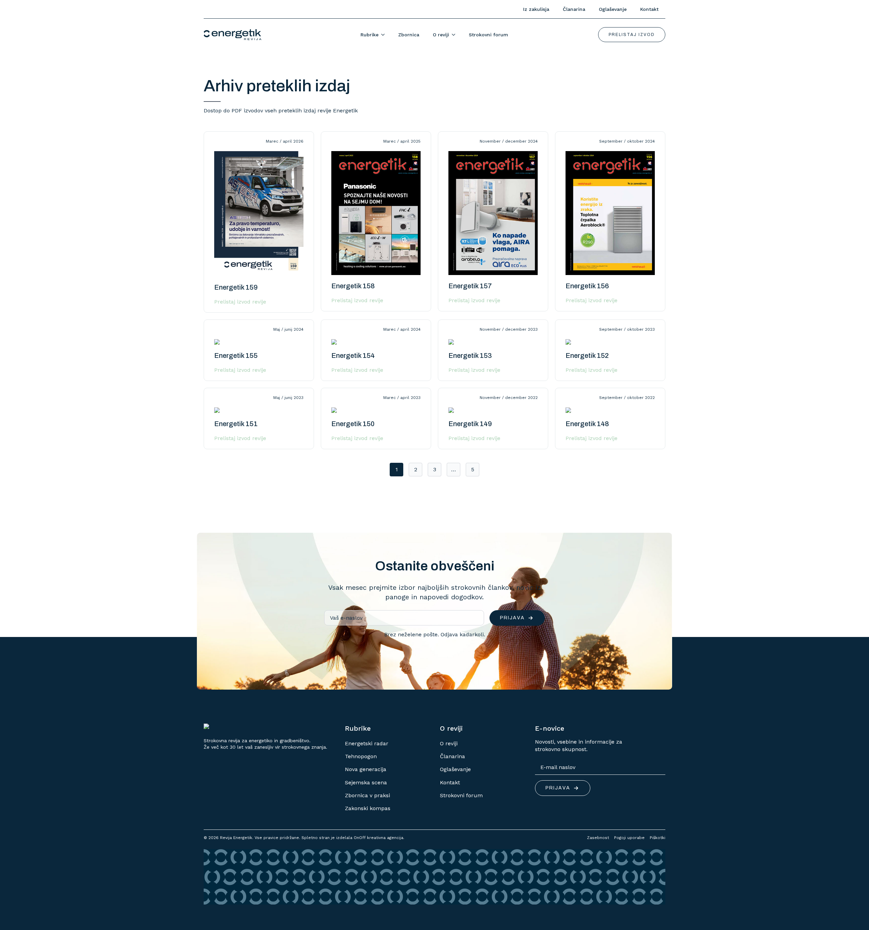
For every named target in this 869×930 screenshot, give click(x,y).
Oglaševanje (613, 9)
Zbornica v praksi (367, 795)
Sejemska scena (366, 782)
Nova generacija (365, 769)
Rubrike (369, 34)
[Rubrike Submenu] (384, 34)
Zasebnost (598, 837)
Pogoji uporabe (629, 837)
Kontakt (649, 9)
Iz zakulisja (536, 9)
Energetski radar (366, 743)
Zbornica (408, 34)
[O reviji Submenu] (455, 34)
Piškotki (657, 837)
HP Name (204, 538)
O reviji (441, 34)
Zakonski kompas (367, 808)
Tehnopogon (361, 756)
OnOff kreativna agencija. (379, 837)
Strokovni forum (488, 34)
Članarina (574, 9)
